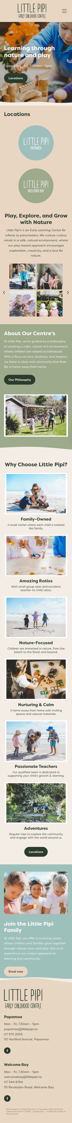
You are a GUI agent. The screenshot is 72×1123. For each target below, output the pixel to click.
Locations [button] (16, 78)
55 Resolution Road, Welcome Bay (29, 1087)
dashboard (38, 1111)
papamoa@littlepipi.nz (21, 1029)
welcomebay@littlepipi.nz (23, 1077)
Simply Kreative (29, 1109)
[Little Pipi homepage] (32, 11)
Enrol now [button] (16, 971)
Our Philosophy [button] (20, 380)
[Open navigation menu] (64, 11)
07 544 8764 (13, 1082)
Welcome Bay (16, 1064)
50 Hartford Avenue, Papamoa (26, 1039)
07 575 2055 (13, 1034)
